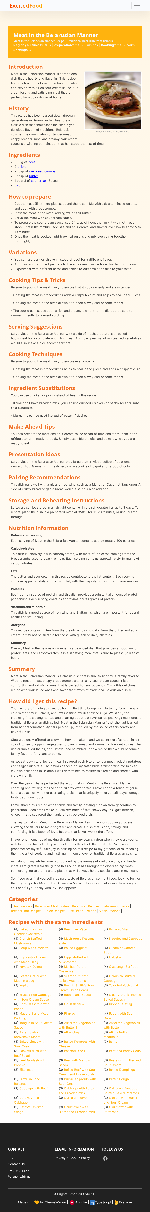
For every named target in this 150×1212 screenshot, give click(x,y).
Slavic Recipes (109, 911)
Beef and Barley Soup (125, 1051)
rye (31, 171)
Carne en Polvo (75, 1098)
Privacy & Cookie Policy (72, 1158)
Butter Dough (119, 1079)
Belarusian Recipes (86, 906)
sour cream (39, 181)
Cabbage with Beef (33, 1088)
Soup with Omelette (34, 948)
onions (22, 167)
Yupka (24, 985)
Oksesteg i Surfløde (123, 967)
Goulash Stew (74, 1004)
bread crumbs (45, 171)
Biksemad (26, 1070)
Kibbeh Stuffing (120, 1004)
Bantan (114, 1041)
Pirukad (69, 1013)
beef (31, 162)
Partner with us (19, 1176)
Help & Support (19, 1170)
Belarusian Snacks (116, 906)
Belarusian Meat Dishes (52, 906)
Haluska (115, 957)
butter (33, 176)
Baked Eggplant (76, 948)
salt (17, 185)
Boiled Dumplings (122, 1070)
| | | (88, 1202)
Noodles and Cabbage (125, 938)
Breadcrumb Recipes (26, 911)
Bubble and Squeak (78, 995)
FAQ (11, 1158)
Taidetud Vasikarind (123, 985)
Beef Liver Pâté (75, 929)
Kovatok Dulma (30, 967)
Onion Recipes (54, 911)
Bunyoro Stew (119, 929)
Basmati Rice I (74, 1051)
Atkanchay (71, 1032)
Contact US (16, 1164)
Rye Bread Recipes (82, 911)
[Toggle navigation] (136, 5)
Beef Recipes (22, 906)
